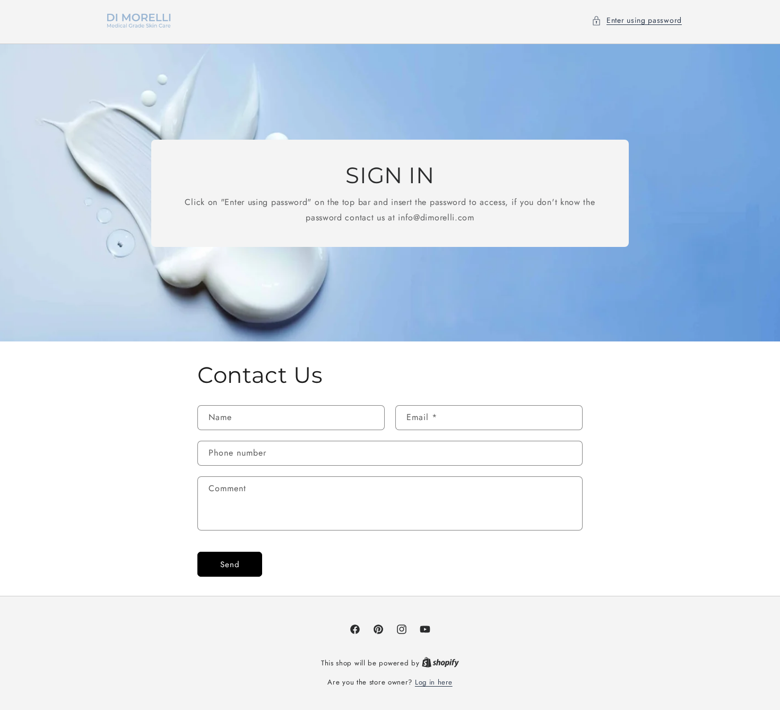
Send (230, 564)
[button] (637, 20)
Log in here (434, 682)
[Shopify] (440, 663)
